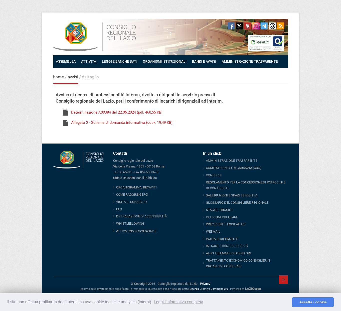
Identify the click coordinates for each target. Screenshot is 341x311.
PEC (119, 209)
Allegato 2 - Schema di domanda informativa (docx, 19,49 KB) (121, 122)
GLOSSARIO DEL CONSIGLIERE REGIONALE (237, 202)
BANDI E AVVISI (204, 61)
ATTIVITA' (88, 61)
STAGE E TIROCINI (219, 210)
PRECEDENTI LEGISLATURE (225, 224)
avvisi (73, 76)
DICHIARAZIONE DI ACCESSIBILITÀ (141, 216)
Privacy (205, 284)
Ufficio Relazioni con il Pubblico (135, 178)
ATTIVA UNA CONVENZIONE (136, 231)
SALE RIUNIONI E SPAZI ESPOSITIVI (232, 195)
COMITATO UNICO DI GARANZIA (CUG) (233, 168)
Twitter (239, 25)
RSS (280, 25)
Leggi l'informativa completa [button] (178, 302)
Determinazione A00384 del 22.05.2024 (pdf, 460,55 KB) (117, 112)
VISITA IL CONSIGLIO (131, 202)
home (58, 76)
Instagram (255, 25)
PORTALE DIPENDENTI (222, 239)
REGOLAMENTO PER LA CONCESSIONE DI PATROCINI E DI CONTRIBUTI (245, 185)
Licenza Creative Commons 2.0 (208, 289)
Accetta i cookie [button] (313, 302)
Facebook (231, 25)
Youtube (247, 25)
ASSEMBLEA (66, 61)
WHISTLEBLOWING (130, 223)
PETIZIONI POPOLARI (221, 217)
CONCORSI (214, 175)
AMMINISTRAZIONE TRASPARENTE (250, 61)
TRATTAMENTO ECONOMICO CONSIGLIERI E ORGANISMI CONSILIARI (238, 263)
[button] (287, 302)
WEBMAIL (213, 231)
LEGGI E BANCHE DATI (119, 61)
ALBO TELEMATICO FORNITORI (228, 253)
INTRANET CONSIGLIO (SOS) (227, 246)
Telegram (264, 25)
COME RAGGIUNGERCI (132, 194)
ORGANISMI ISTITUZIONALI (164, 61)
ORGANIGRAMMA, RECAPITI (136, 187)
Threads (272, 25)
